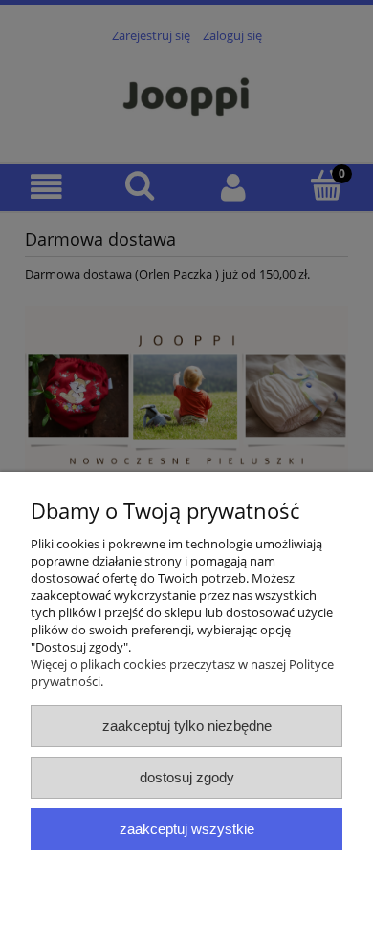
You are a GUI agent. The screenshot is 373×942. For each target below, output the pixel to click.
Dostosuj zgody (187, 777)
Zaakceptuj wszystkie (187, 829)
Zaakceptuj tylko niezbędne (187, 725)
